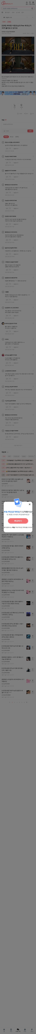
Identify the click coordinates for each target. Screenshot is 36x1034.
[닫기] (29, 504)
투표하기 (18, 521)
